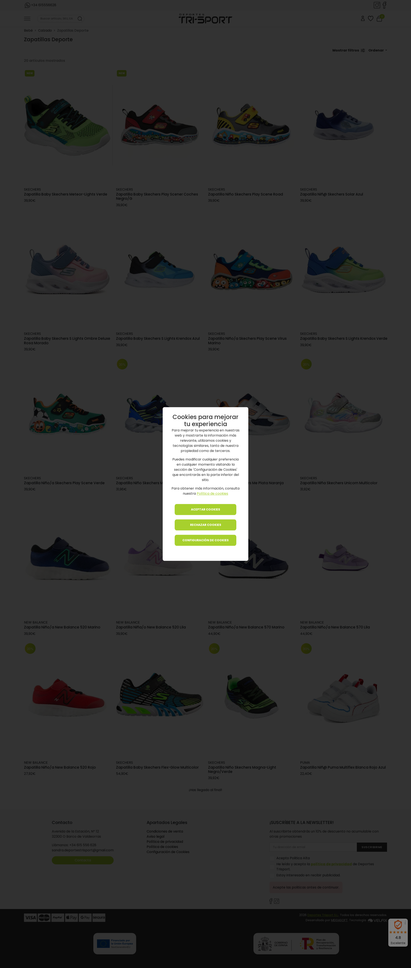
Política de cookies (212, 493)
